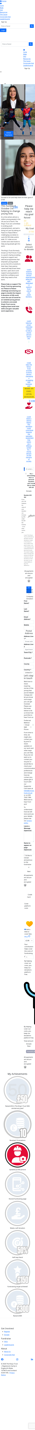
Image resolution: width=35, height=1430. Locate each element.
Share (10, 203)
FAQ (1, 10)
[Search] (32, 26)
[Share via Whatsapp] (8, 123)
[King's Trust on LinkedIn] (32, 1359)
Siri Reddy (7, 112)
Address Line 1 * (28, 637)
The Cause (3, 15)
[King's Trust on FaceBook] (2, 1359)
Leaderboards (5, 19)
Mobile (26, 625)
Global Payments (8, 134)
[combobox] (29, 672)
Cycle (2, 6)
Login (3, 30)
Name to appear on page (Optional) (27, 846)
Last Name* (26, 610)
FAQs (6, 1342)
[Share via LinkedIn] (7, 123)
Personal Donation (28, 591)
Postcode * (28, 658)
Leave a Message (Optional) (27, 828)
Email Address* (27, 618)
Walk (1, 8)
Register (7, 1332)
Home (4, 1)
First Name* (26, 602)
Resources (3, 12)
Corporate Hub (5, 17)
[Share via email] (6, 123)
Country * (27, 670)
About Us (7, 1352)
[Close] (5, 83)
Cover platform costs (27, 906)
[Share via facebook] (4, 123)
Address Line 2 (28, 645)
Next (29, 871)
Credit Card (29, 896)
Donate (4, 203)
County (26, 664)
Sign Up (4, 22)
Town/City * (28, 652)
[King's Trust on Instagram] (17, 1359)
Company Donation (28, 597)
